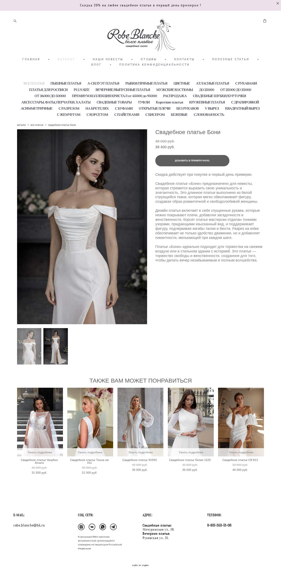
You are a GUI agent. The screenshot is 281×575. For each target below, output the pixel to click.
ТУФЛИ (144, 102)
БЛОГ (96, 64)
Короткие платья (169, 102)
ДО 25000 (206, 90)
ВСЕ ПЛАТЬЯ (34, 83)
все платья (37, 125)
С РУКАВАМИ (246, 83)
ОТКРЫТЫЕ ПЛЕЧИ (154, 108)
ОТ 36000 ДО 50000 (50, 96)
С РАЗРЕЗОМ (69, 108)
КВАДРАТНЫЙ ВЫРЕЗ (242, 108)
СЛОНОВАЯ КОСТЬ (209, 114)
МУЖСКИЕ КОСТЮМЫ (174, 90)
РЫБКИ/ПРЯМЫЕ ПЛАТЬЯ (146, 83)
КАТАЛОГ (66, 59)
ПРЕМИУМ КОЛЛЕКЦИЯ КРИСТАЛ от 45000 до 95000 (114, 96)
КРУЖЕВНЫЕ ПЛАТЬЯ (207, 102)
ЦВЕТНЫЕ (182, 83)
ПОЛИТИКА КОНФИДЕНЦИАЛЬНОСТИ (154, 64)
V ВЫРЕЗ (212, 108)
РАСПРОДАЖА (175, 96)
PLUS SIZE (81, 90)
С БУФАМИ (124, 108)
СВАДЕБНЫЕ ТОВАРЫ (114, 102)
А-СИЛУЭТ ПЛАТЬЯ (103, 83)
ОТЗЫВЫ (149, 59)
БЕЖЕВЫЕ (179, 114)
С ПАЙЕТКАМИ (126, 114)
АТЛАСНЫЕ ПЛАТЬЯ (212, 83)
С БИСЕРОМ (155, 114)
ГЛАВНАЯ (31, 59)
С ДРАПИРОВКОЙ (245, 102)
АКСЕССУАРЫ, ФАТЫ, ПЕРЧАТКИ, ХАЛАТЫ (56, 102)
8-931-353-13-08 (219, 525)
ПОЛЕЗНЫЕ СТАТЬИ (230, 59)
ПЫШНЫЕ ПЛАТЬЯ (66, 83)
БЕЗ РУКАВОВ (187, 108)
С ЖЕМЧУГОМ (68, 114)
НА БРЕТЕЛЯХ (97, 108)
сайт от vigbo (140, 565)
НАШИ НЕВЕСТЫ (108, 59)
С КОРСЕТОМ (97, 114)
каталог (21, 125)
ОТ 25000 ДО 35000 (235, 90)
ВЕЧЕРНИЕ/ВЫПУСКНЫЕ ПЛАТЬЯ (123, 90)
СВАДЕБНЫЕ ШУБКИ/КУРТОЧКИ (219, 96)
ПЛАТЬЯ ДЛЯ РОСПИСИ (48, 90)
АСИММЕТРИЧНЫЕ (36, 108)
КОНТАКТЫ (184, 59)
